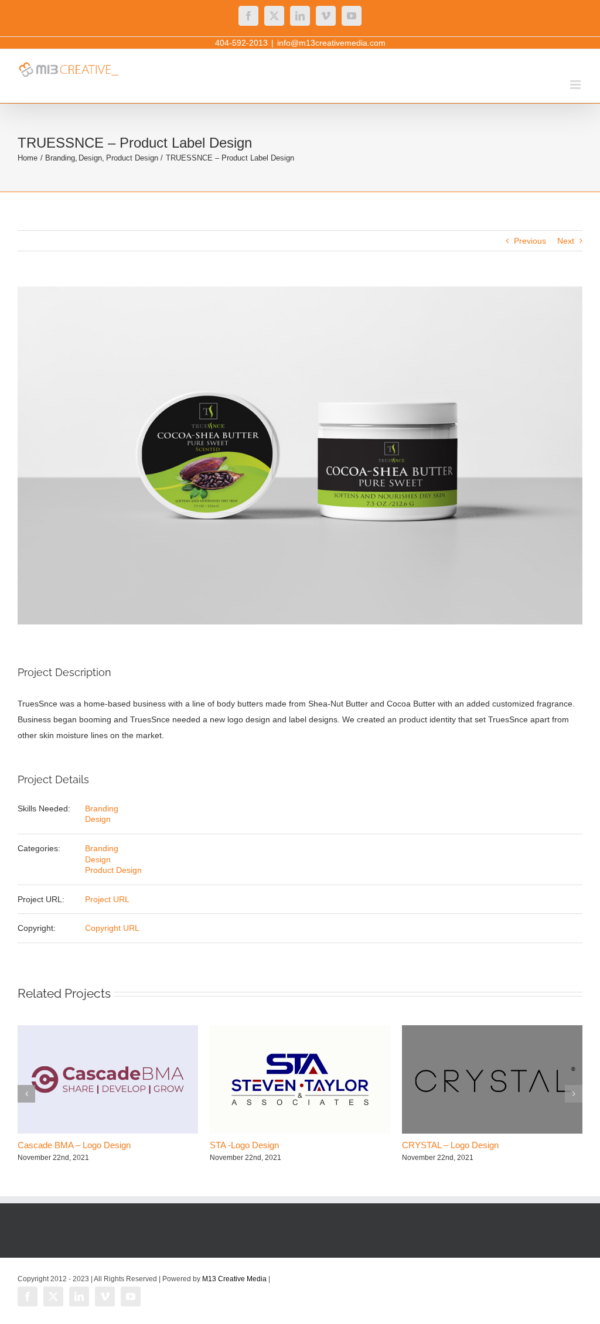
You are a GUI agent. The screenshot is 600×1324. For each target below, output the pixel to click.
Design (98, 819)
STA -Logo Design (244, 1145)
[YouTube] (352, 16)
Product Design (113, 870)
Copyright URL (112, 928)
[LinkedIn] (300, 16)
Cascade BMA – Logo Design (74, 1145)
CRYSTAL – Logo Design (450, 1145)
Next (565, 240)
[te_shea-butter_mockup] (300, 455)
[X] (274, 16)
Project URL (107, 899)
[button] (26, 1094)
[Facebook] (248, 16)
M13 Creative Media (234, 1279)
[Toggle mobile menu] (576, 85)
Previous (530, 240)
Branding (101, 808)
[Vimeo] (326, 16)
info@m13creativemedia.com (331, 42)
